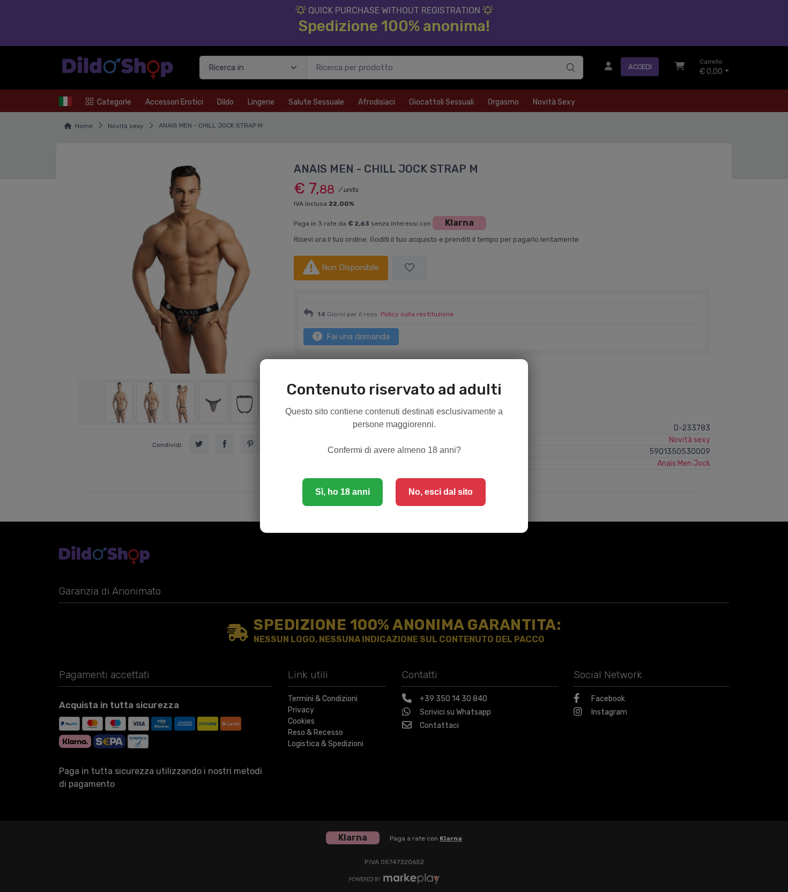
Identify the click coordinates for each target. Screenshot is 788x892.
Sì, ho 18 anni (342, 491)
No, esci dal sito (440, 491)
